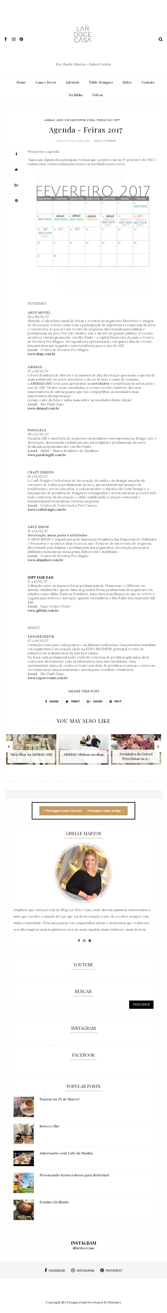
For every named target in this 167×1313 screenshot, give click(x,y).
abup (59, 120)
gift (117, 120)
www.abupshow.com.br (45, 560)
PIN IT (118, 701)
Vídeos (97, 95)
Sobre (127, 82)
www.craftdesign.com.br (47, 509)
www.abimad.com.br (43, 408)
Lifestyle (73, 82)
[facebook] (7, 38)
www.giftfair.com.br (43, 610)
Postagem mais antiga (104, 811)
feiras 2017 (104, 120)
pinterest (114, 1270)
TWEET (75, 701)
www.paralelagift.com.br (47, 455)
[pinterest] (23, 38)
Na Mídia (75, 95)
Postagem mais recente (64, 811)
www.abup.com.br (41, 354)
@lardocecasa (83, 1248)
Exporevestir (75, 120)
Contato (148, 82)
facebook (57, 1270)
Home (21, 82)
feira (91, 120)
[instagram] (15, 38)
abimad (49, 120)
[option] (31, 751)
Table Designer (101, 82)
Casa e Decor (46, 82)
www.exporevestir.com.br (48, 678)
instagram (85, 1270)
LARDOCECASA (66, 140)
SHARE (54, 701)
